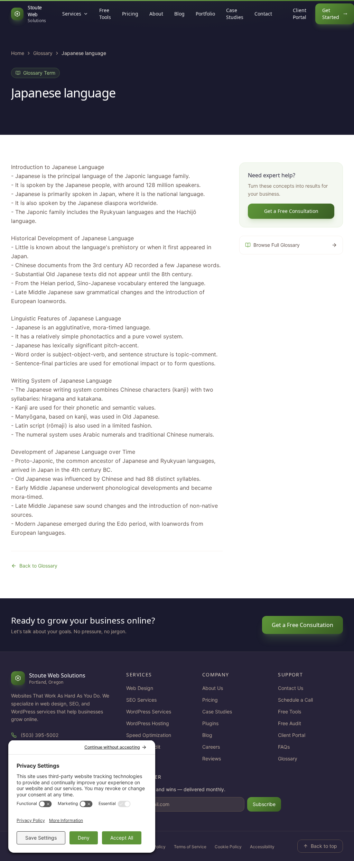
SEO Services (141, 700)
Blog (179, 13)
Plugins (210, 723)
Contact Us (290, 688)
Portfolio (205, 13)
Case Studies (234, 13)
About (156, 13)
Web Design (139, 688)
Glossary (43, 53)
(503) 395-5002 (39, 735)
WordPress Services (148, 711)
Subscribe (264, 804)
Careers (211, 747)
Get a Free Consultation (291, 211)
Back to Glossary (38, 566)
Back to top (324, 846)
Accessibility (262, 846)
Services (71, 13)
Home (17, 53)
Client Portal (299, 13)
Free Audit (289, 723)
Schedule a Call (295, 700)
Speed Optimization (148, 735)
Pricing (130, 13)
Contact (263, 13)
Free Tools (105, 13)
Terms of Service (190, 846)
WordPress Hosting (147, 723)
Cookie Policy (228, 846)
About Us (212, 688)
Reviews (211, 758)
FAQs (284, 747)
